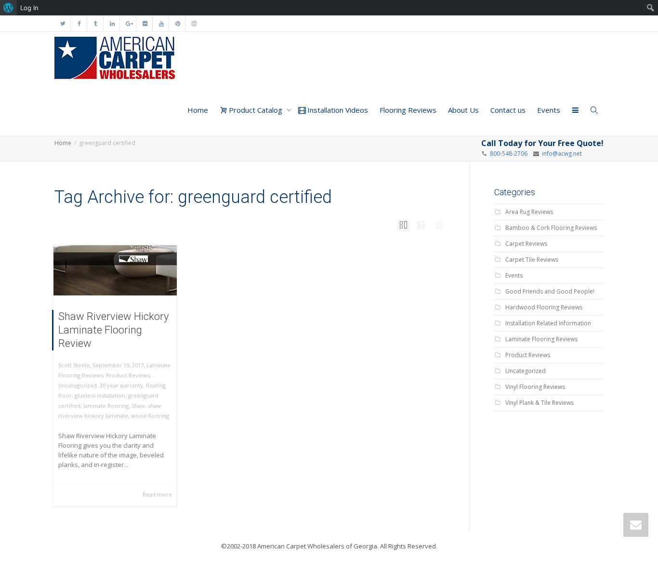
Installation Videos (336, 110)
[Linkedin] (112, 23)
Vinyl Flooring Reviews (535, 387)
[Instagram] (194, 23)
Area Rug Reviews (529, 212)
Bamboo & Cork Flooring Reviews (551, 228)
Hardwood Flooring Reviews (543, 307)
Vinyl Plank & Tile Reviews (539, 403)
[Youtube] (161, 23)
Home (197, 110)
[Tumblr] (96, 23)
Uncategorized (77, 385)
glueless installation (100, 395)
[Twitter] (63, 23)
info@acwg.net (560, 153)
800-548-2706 (508, 153)
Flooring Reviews (408, 110)
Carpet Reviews (526, 244)
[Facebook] (79, 23)
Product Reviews (128, 375)
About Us (463, 110)
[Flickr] (145, 23)
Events (548, 110)
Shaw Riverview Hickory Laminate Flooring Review (113, 329)
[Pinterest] (177, 23)
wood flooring (150, 415)
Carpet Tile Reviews (531, 259)
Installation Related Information (548, 323)
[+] (115, 270)
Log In (29, 8)
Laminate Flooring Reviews (541, 339)
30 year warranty (121, 385)
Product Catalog (255, 110)
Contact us (508, 110)
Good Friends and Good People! (549, 291)
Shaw (138, 405)
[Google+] (128, 23)
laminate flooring (106, 405)
